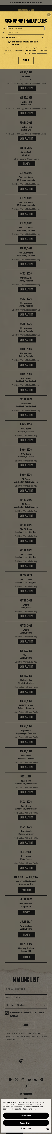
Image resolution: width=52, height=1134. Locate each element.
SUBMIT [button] (26, 60)
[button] (49, 14)
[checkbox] (26, 43)
